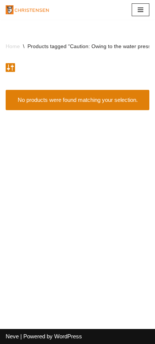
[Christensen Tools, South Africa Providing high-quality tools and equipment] (30, 9)
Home (13, 46)
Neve (12, 336)
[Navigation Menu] (140, 9)
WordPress (68, 336)
